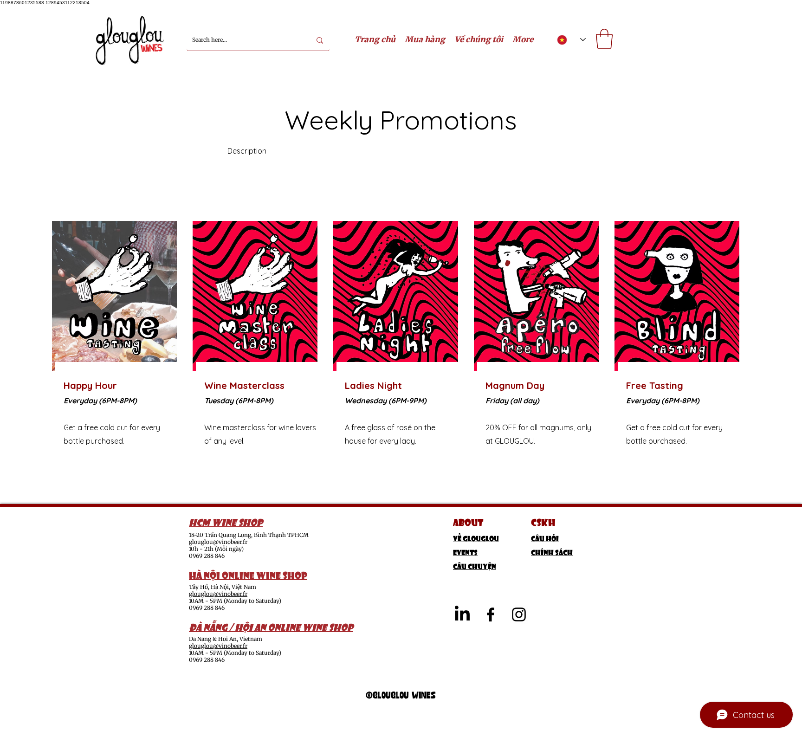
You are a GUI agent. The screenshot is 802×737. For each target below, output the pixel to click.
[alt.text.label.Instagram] (519, 614)
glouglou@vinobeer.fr (218, 541)
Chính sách (552, 551)
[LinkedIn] (462, 614)
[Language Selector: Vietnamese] (571, 40)
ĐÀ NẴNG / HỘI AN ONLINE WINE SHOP (271, 626)
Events (465, 551)
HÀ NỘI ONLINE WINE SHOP (248, 574)
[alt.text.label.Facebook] (490, 614)
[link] (604, 39)
